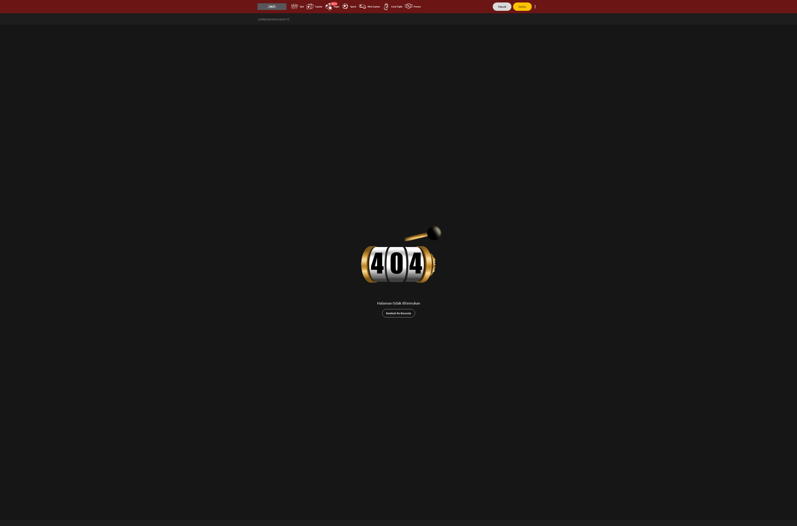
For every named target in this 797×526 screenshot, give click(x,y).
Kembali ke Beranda (398, 313)
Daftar (522, 6)
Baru (334, 3)
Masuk (502, 6)
